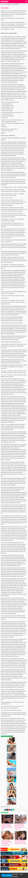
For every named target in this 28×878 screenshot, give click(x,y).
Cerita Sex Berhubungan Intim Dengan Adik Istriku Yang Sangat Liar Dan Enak (20, 842)
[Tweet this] (7, 810)
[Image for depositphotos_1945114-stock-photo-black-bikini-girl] (11, 782)
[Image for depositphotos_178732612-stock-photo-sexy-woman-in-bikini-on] (11, 804)
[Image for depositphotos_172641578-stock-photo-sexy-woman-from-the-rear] (11, 751)
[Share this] (5, 810)
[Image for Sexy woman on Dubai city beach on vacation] (11, 789)
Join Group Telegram (6, 875)
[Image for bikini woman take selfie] (11, 774)
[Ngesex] (4, 2)
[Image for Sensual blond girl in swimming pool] (11, 766)
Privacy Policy (15, 874)
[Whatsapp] (13, 810)
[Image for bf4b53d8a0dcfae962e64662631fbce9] (11, 759)
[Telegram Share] (11, 810)
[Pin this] (9, 810)
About (21, 874)
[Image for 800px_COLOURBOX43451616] (11, 744)
